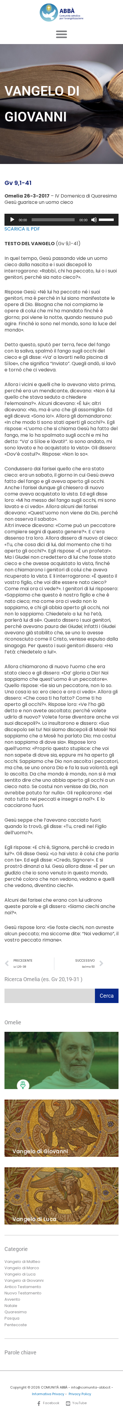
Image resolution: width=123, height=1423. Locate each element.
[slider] (107, 219)
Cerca (107, 996)
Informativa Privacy (48, 1394)
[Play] (12, 220)
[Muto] (94, 220)
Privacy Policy (80, 1394)
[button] (61, 34)
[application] (61, 220)
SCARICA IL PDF (22, 228)
